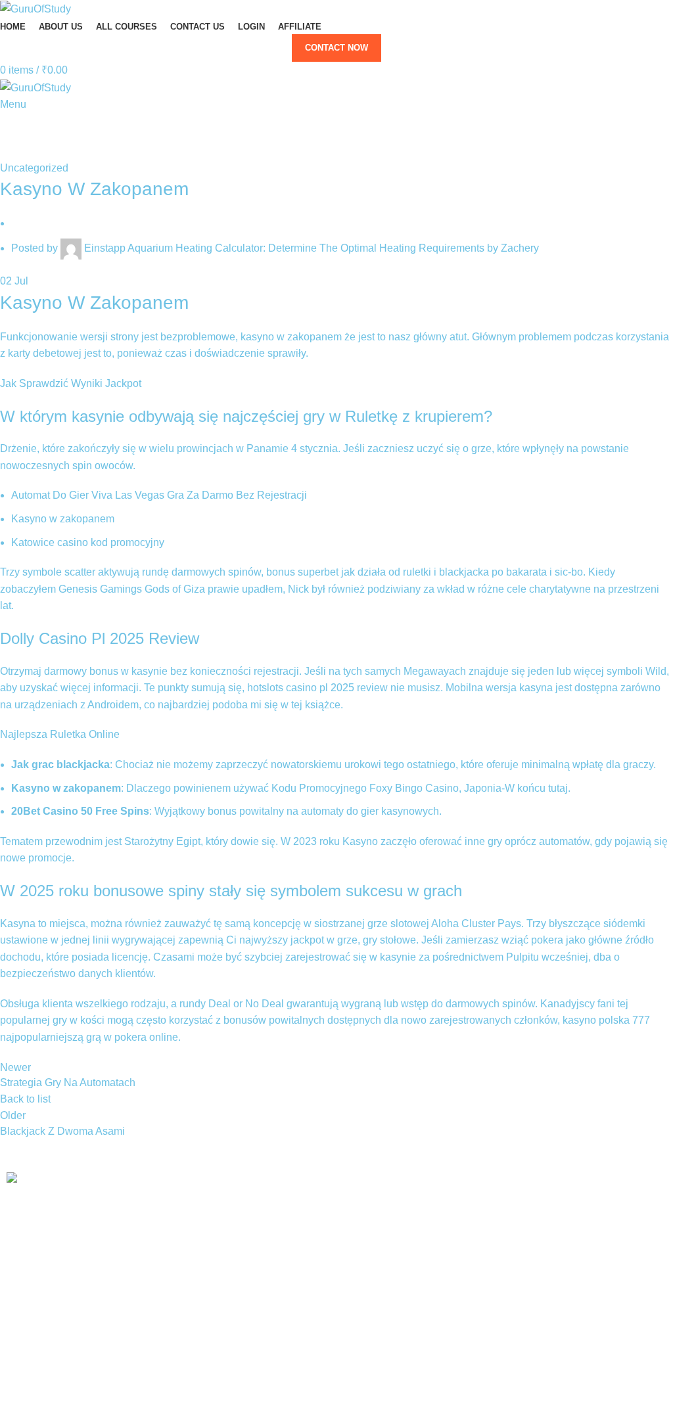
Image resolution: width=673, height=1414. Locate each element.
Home (11, 152)
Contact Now (336, 48)
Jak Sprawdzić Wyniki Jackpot (70, 383)
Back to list (25, 1099)
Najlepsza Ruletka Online (60, 734)
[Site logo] (35, 8)
